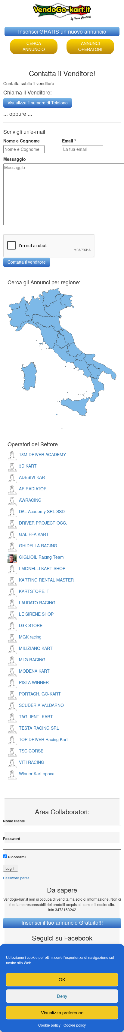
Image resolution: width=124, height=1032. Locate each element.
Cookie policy (49, 1025)
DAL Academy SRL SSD (42, 511)
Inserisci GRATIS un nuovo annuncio (62, 31)
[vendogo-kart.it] (62, 10)
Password (11, 838)
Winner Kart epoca (36, 773)
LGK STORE (30, 625)
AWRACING (30, 500)
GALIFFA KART (34, 534)
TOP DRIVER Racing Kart (43, 739)
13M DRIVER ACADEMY (42, 454)
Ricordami (16, 857)
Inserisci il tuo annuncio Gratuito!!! (62, 922)
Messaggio (14, 159)
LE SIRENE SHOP (36, 614)
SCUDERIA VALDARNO (41, 705)
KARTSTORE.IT (34, 591)
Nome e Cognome (21, 141)
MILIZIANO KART (36, 648)
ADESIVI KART (33, 477)
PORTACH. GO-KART (40, 694)
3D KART (28, 466)
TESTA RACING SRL (39, 728)
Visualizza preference (62, 1012)
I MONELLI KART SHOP (42, 568)
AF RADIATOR (33, 489)
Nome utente (14, 821)
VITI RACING (31, 762)
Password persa (16, 877)
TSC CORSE (31, 751)
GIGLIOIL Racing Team (41, 557)
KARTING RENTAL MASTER (46, 580)
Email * (69, 141)
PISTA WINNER (34, 682)
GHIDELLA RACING (38, 546)
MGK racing (30, 637)
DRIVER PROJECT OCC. (43, 523)
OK (62, 979)
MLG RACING (32, 660)
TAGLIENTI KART (36, 716)
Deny (62, 996)
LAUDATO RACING (37, 603)
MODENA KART (34, 671)
